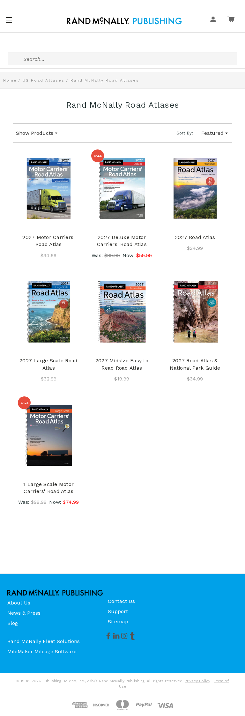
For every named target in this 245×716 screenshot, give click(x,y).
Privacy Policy (197, 681)
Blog (12, 623)
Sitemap (118, 621)
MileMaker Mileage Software (42, 651)
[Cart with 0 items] (230, 19)
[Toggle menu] (9, 19)
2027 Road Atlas (195, 237)
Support (118, 611)
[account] (213, 19)
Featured (212, 133)
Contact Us (121, 601)
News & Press (24, 613)
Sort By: (184, 133)
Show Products (34, 133)
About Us (18, 603)
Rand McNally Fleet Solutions (43, 641)
